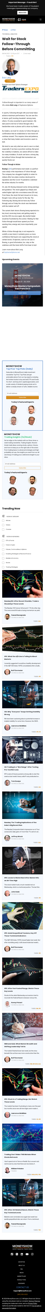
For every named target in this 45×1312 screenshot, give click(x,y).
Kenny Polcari (16, 1002)
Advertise (21, 1262)
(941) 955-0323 (22, 1294)
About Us (22, 1265)
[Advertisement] (22, 332)
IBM (37, 1008)
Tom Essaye (16, 781)
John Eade (15, 892)
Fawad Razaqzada (18, 615)
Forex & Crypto (10, 545)
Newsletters (21, 1280)
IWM (31, 1064)
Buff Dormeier (17, 670)
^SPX (39, 1174)
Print (14, 30)
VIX (40, 732)
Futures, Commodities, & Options (16, 549)
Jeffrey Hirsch (17, 836)
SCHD (36, 1064)
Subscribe (22, 397)
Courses (8, 529)
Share (6, 30)
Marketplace (21, 1276)
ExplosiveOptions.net (11, 252)
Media (21, 1272)
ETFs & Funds (10, 540)
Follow (10, 81)
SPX (40, 676)
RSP (33, 1064)
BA (12, 56)
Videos (8, 525)
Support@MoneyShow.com (23, 1291)
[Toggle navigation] (40, 19)
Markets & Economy (12, 558)
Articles (8, 520)
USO (40, 787)
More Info (22, 12)
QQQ (39, 621)
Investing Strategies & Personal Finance (18, 554)
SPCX (36, 1174)
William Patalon (17, 1169)
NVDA (33, 1174)
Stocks (8, 562)
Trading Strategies (12, 567)
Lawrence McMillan (18, 726)
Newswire (21, 1283)
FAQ (21, 1269)
